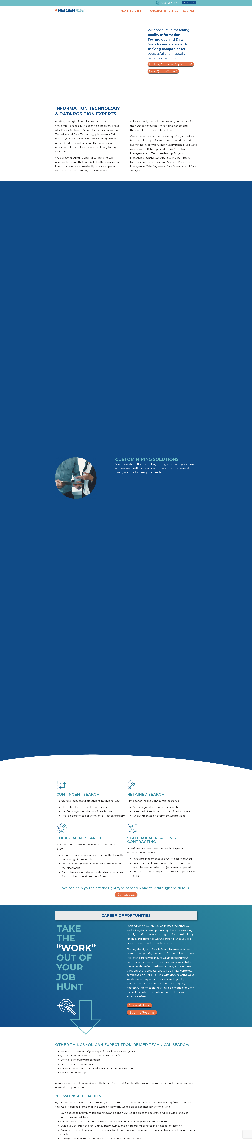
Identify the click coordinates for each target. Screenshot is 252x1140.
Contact (188, 11)
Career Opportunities (164, 11)
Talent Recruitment (132, 11)
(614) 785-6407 (169, 2)
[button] (189, 2)
